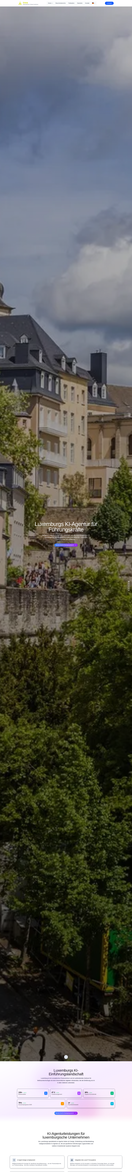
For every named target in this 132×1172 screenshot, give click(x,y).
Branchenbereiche (61, 3)
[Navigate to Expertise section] (128, 583)
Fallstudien (71, 3)
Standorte (79, 3)
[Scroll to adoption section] (66, 1057)
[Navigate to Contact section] (128, 588)
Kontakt (87, 3)
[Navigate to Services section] (128, 581)
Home (49, 3)
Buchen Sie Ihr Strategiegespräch (65, 545)
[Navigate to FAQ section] (128, 590)
